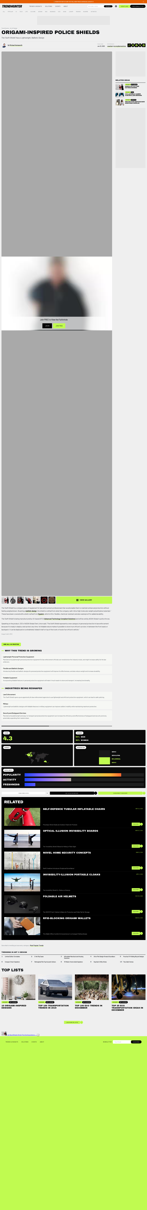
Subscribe (136, 1042)
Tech (21, 11)
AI (16, 11)
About (66, 6)
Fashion (78, 11)
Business (52, 11)
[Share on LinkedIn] (133, 45)
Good (64, 11)
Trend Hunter (5, 28)
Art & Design (13, 28)
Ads (46, 11)
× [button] (143, 2)
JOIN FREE (59, 326)
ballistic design (31, 611)
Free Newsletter (138, 6)
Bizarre (85, 11)
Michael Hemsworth (16, 45)
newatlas (109, 46)
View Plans (124, 6)
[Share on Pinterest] (144, 45)
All (4, 11)
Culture (33, 11)
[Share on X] (140, 45)
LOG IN (47, 326)
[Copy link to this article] (129, 45)
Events (57, 6)
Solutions (48, 6)
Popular (10, 11)
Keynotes (94, 11)
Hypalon (41, 614)
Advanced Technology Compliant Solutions (59, 619)
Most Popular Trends (36, 945)
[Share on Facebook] (136, 45)
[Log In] (116, 6)
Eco (59, 11)
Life (26, 11)
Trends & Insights (35, 6)
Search (108, 6)
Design (40, 11)
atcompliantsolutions (120, 46)
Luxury (71, 11)
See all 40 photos (11, 644)
